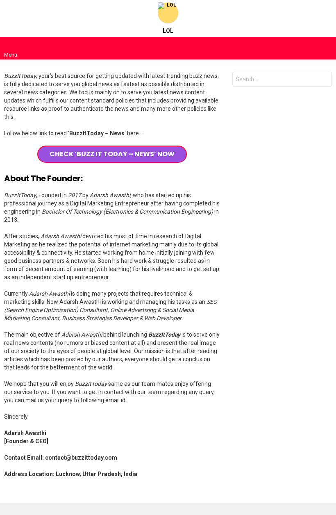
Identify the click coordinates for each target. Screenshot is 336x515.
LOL (168, 30)
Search (324, 80)
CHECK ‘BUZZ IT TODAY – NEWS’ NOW (112, 154)
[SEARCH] (325, 48)
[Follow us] (308, 48)
